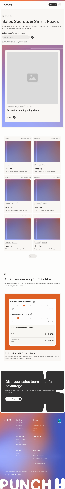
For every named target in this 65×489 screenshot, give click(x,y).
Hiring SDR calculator (38, 455)
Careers (18, 455)
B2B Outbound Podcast (39, 461)
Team (17, 453)
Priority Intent (20, 428)
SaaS (34, 422)
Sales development (21, 444)
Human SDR (19, 425)
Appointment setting (21, 439)
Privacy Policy (7, 474)
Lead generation (20, 442)
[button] (59, 4)
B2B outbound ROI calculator (40, 458)
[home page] (8, 4)
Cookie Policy (14, 474)
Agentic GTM (19, 422)
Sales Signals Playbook (39, 463)
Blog (34, 453)
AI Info (19, 474)
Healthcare (36, 428)
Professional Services (38, 425)
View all (35, 430)
